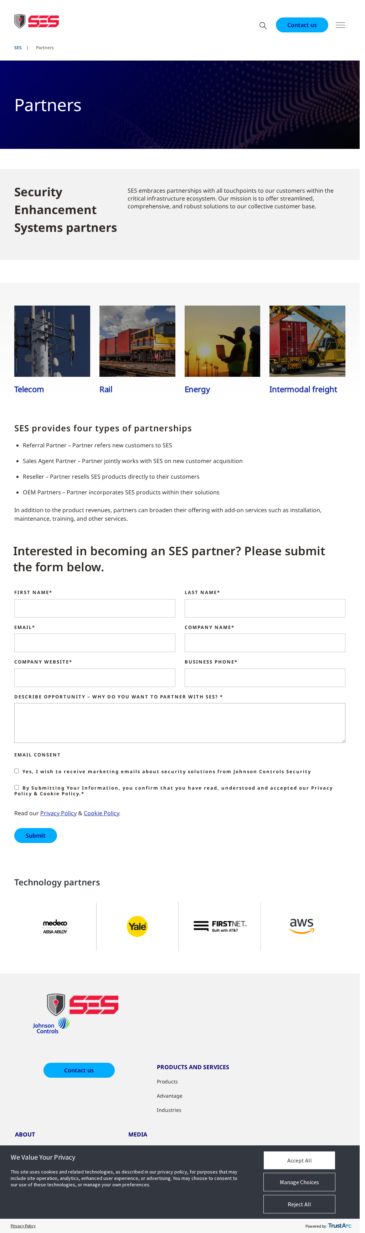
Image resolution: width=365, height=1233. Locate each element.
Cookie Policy (101, 813)
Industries (169, 1110)
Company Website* (43, 662)
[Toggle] (340, 25)
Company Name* (210, 627)
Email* (24, 627)
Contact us (302, 25)
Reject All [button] (299, 1204)
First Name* (33, 592)
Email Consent (37, 755)
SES (18, 48)
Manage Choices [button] (299, 1182)
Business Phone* (211, 662)
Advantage (169, 1095)
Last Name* (202, 592)
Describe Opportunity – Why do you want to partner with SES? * (118, 697)
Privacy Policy (58, 813)
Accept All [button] (299, 1160)
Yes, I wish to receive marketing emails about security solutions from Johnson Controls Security (166, 772)
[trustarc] (339, 1226)
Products (167, 1081)
